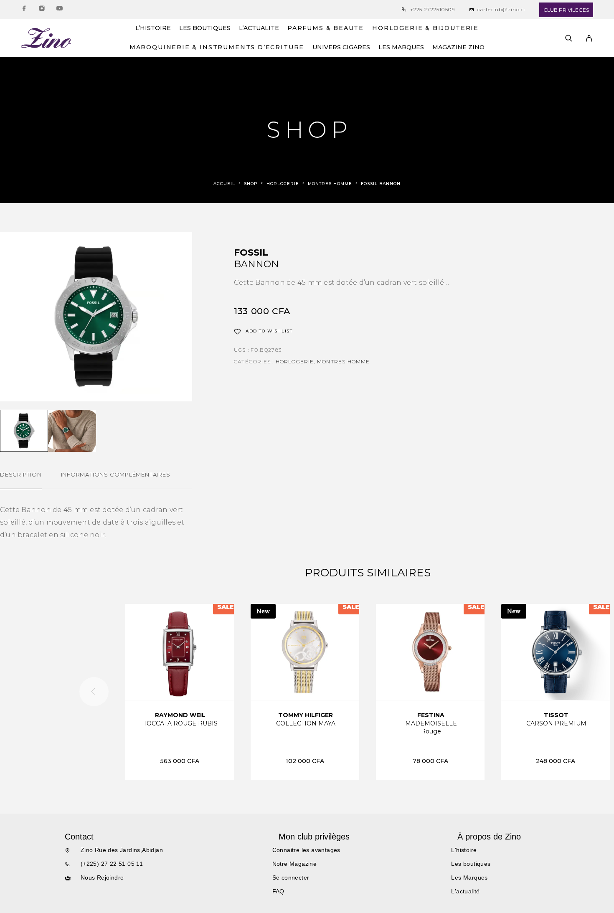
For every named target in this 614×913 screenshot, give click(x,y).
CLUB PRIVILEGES (566, 10)
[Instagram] (41, 10)
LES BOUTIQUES (205, 28)
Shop (251, 183)
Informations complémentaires (115, 474)
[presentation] (94, 691)
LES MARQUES (401, 47)
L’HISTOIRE (153, 28)
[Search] (568, 38)
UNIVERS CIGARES (341, 47)
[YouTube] (59, 10)
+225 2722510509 (432, 9)
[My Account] (589, 38)
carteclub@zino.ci (501, 9)
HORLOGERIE (282, 183)
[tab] (21, 480)
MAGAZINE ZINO (458, 47)
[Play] (24, 431)
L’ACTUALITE (259, 28)
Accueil (224, 183)
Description (21, 474)
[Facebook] (24, 10)
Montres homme (330, 183)
